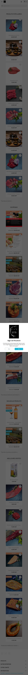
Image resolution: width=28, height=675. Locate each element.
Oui (19, 349)
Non (9, 349)
